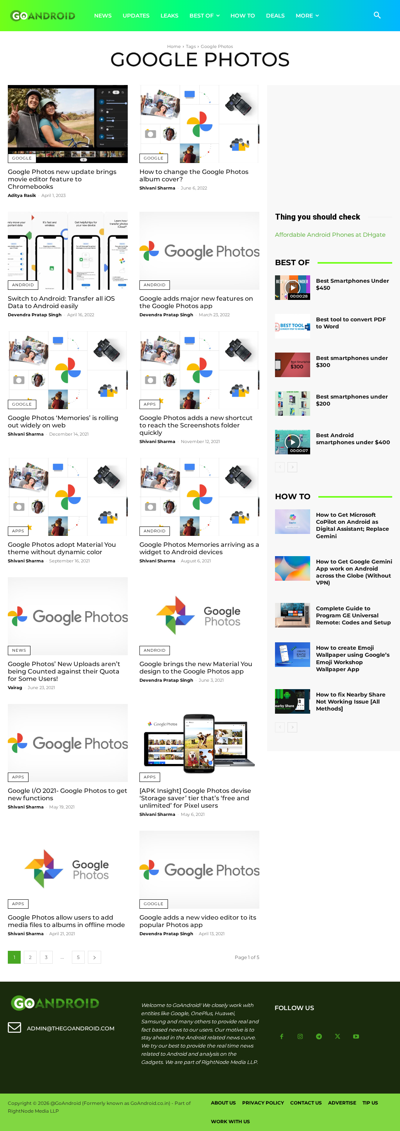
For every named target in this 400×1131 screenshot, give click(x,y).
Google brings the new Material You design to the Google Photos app (195, 667)
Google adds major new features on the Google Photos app (196, 302)
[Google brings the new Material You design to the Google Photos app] (199, 616)
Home (174, 46)
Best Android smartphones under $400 (353, 439)
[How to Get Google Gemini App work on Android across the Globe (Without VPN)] (292, 568)
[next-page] (94, 957)
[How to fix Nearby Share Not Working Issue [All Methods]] (292, 701)
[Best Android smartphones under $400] (292, 442)
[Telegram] (319, 1037)
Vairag (15, 687)
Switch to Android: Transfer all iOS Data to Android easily (61, 302)
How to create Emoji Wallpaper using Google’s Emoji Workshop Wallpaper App (352, 658)
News (19, 650)
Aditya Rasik (22, 195)
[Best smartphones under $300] (292, 365)
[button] (377, 15)
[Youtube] (356, 1037)
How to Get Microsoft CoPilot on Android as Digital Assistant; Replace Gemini (352, 525)
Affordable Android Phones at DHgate (330, 234)
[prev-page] (280, 467)
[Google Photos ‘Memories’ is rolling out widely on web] (68, 370)
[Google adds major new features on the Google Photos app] (199, 251)
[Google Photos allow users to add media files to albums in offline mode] (68, 870)
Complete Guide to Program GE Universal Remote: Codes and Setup (353, 615)
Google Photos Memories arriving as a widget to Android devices (199, 548)
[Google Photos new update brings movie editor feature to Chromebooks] (68, 124)
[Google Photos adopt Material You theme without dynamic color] (68, 497)
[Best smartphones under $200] (292, 403)
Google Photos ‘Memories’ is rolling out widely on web (63, 421)
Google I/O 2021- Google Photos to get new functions (67, 794)
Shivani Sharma (157, 188)
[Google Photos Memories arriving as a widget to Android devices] (199, 497)
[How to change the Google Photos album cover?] (199, 124)
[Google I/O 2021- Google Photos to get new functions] (68, 743)
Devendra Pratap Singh (35, 314)
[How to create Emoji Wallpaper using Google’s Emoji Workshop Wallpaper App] (292, 654)
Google (22, 158)
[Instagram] (300, 1037)
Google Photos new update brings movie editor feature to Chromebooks (62, 179)
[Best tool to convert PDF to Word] (292, 326)
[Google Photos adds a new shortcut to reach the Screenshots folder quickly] (199, 370)
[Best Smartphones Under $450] (292, 287)
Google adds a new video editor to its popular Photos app (197, 921)
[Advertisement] (333, 145)
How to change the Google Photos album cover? (193, 175)
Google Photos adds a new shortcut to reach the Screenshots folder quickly (196, 425)
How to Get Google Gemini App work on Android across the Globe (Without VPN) (354, 572)
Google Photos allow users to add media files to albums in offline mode (66, 921)
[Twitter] (337, 1037)
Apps (150, 404)
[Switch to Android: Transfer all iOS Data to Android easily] (68, 251)
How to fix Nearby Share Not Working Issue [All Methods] (351, 701)
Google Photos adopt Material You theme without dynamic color (62, 548)
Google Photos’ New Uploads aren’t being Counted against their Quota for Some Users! (64, 671)
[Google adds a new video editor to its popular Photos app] (199, 870)
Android (23, 284)
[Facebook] (282, 1037)
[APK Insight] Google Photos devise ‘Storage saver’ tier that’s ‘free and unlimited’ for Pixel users (195, 798)
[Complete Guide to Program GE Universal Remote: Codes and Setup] (292, 615)
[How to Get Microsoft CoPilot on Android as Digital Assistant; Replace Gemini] (292, 521)
